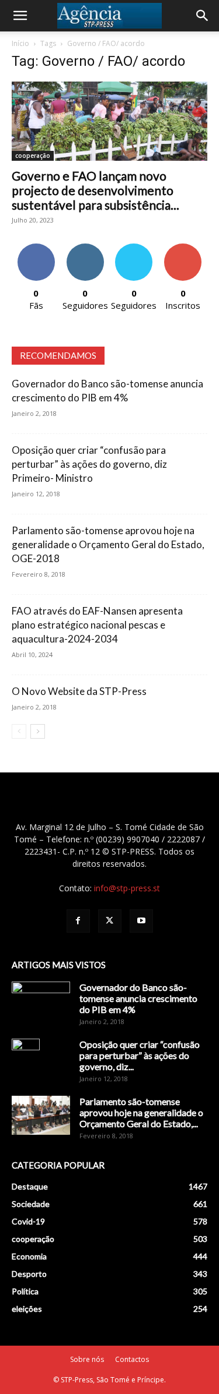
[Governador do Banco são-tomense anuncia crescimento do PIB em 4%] (41, 1002)
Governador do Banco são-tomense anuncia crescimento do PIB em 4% (138, 998)
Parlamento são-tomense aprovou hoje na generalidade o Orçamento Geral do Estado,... (141, 1112)
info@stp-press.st (127, 888)
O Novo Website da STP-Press (79, 691)
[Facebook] (78, 921)
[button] (20, 15)
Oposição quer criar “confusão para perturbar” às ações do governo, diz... (139, 1055)
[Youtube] (141, 921)
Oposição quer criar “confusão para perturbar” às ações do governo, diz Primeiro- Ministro (89, 464)
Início (20, 43)
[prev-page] (19, 731)
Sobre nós (87, 1359)
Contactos (132, 1359)
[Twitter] (109, 921)
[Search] (202, 15)
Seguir (85, 247)
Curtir (36, 247)
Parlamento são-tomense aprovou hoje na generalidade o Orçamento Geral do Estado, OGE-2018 (108, 544)
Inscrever (183, 247)
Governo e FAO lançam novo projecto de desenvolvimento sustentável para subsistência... (95, 190)
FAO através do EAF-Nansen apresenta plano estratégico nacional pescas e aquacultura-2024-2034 (97, 625)
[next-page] (37, 731)
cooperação (32, 155)
